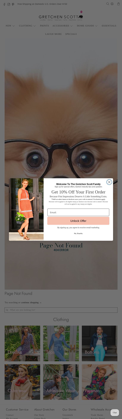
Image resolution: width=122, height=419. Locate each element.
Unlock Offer (78, 220)
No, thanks (78, 233)
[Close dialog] (109, 182)
